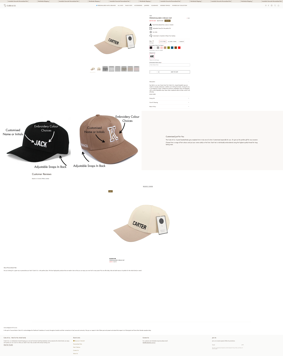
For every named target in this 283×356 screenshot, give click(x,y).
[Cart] (278, 5)
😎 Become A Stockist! (79, 341)
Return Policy (152, 106)
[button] (120, 5)
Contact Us (76, 350)
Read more (152, 94)
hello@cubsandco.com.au (149, 342)
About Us (75, 353)
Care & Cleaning (153, 102)
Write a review (45, 178)
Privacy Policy (235, 347)
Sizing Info (152, 98)
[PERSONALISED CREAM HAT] (141, 223)
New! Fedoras (76, 347)
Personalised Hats (77, 344)
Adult (150, 15)
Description (152, 81)
